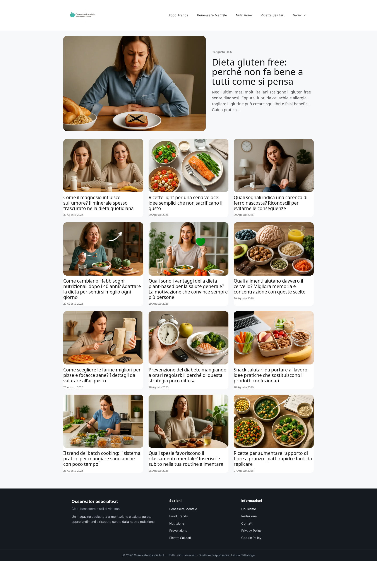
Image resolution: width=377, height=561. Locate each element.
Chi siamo (248, 509)
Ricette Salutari (272, 15)
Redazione (249, 516)
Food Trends (178, 15)
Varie (297, 15)
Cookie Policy (251, 538)
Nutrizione (244, 15)
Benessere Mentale (212, 15)
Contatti (247, 523)
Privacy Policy (251, 531)
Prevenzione (178, 531)
